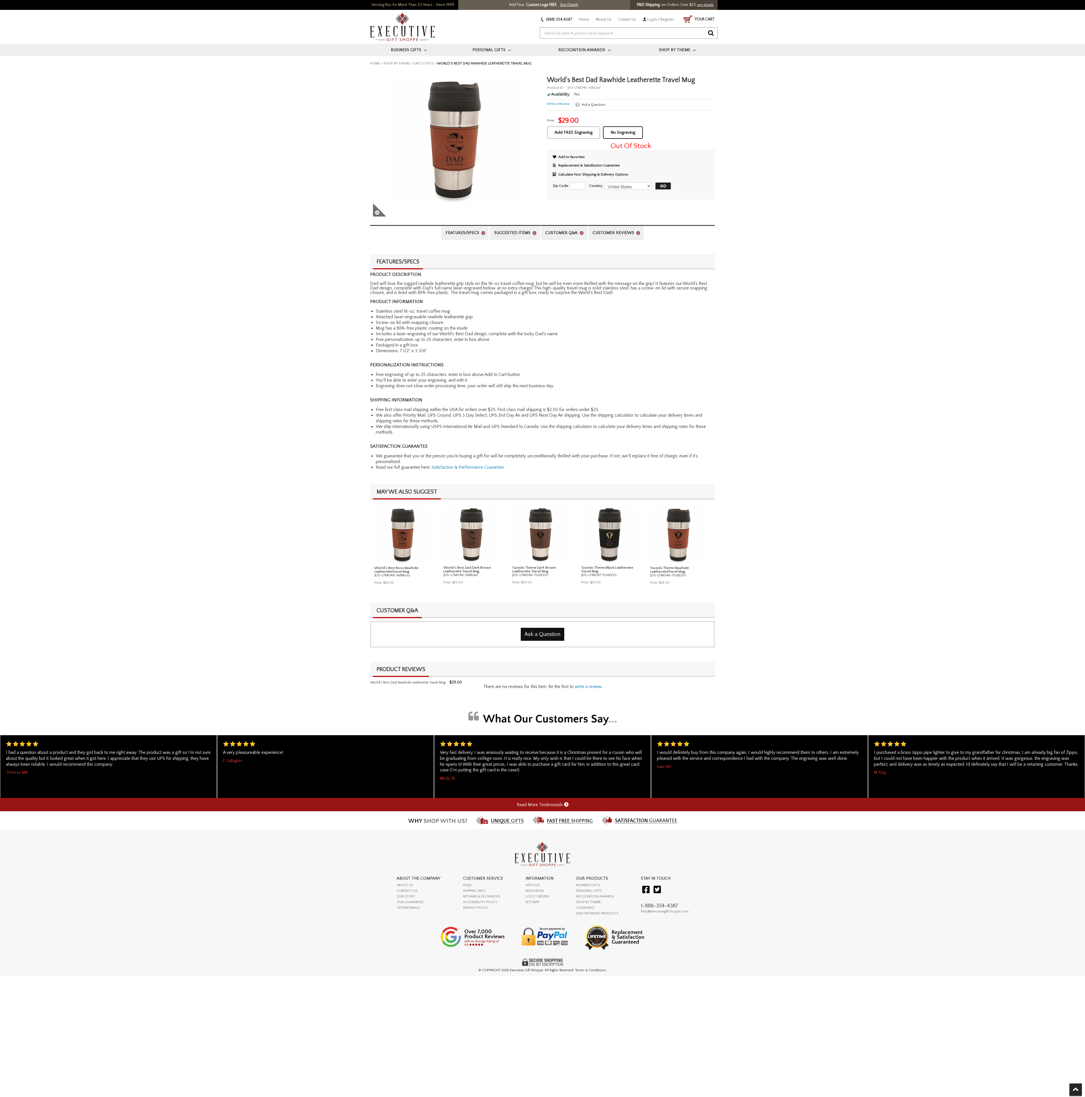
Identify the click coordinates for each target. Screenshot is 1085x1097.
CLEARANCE (585, 908)
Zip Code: (561, 186)
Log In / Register (660, 19)
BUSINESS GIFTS (588, 885)
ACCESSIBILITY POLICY (480, 902)
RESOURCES (535, 891)
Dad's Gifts (423, 63)
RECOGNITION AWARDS (595, 896)
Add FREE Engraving (574, 132)
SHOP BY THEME (588, 902)
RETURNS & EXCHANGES (481, 896)
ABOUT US (405, 885)
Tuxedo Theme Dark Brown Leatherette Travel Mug (534, 569)
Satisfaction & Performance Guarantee (467, 467)
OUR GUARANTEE (410, 902)
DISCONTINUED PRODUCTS (597, 913)
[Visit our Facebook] (646, 889)
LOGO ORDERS (537, 896)
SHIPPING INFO (474, 891)
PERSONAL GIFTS (589, 891)
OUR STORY (406, 896)
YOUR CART (704, 19)
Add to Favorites (571, 157)
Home (584, 19)
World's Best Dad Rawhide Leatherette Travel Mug (407, 682)
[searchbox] (628, 33)
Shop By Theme (396, 63)
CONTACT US (407, 891)
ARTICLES (533, 885)
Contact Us (627, 19)
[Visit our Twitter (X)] (657, 889)
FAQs (467, 885)
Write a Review (558, 104)
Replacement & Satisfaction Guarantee (589, 165)
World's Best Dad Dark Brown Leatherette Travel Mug (467, 569)
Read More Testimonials (540, 804)
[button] (661, 186)
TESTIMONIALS (408, 908)
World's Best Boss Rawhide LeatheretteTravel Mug (396, 570)
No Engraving (623, 132)
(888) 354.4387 (558, 19)
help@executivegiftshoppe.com (665, 911)
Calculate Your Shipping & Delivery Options (593, 174)
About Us (603, 19)
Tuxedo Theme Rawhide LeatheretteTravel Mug (669, 570)
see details (705, 5)
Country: (596, 186)
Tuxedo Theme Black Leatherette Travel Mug (607, 569)
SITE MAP (532, 902)
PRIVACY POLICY (476, 908)
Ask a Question (593, 105)
